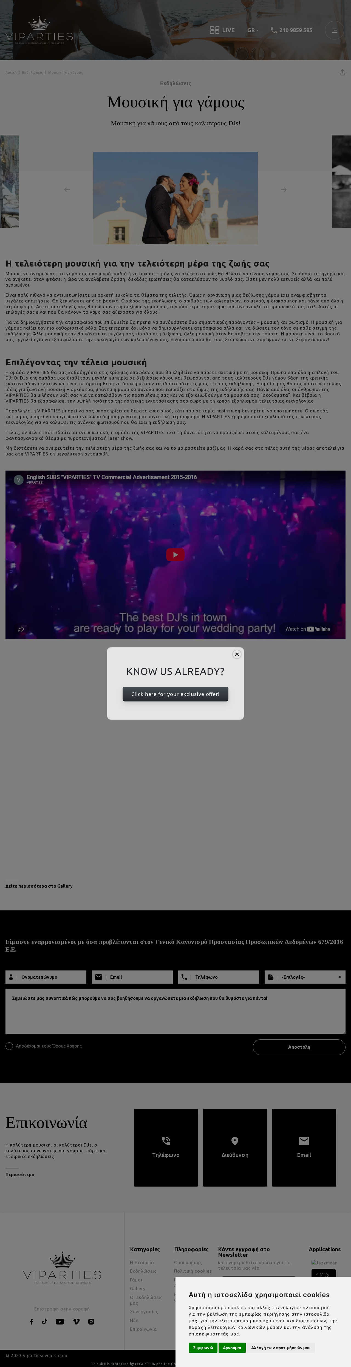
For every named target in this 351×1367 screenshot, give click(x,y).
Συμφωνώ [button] (203, 1347)
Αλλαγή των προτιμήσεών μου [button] (280, 1347)
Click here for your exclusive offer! (175, 694)
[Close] (237, 654)
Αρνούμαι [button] (232, 1347)
